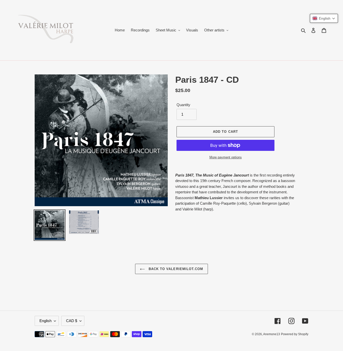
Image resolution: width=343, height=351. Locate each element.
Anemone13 (271, 334)
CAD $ (71, 321)
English (45, 321)
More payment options (225, 157)
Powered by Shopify (294, 334)
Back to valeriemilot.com (175, 269)
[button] (324, 18)
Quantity (183, 105)
